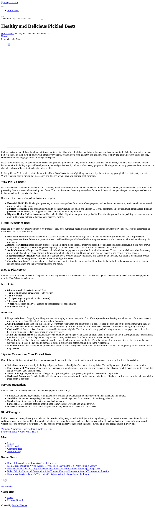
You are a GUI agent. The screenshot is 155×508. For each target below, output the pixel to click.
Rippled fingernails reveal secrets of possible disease (32, 463)
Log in (10, 443)
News (4, 36)
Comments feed (14, 448)
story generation (7, 486)
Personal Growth (15, 500)
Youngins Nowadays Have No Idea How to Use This (26, 429)
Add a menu (13, 10)
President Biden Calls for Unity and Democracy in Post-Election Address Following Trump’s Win (54, 468)
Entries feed (13, 446)
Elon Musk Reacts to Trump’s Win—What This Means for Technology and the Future (48, 474)
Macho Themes (19, 505)
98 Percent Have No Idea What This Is (19, 431)
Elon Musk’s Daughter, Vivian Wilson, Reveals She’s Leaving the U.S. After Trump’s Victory (52, 466)
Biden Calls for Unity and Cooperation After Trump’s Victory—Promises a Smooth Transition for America (58, 471)
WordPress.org (14, 451)
